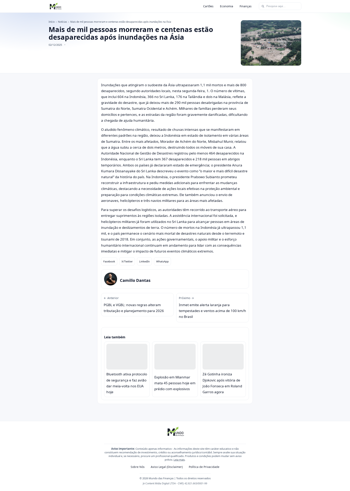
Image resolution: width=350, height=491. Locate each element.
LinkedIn (144, 261)
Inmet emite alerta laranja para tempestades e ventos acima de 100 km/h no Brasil (212, 307)
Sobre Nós (138, 467)
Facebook (109, 261)
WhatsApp (162, 261)
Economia (226, 6)
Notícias (62, 21)
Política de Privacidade (204, 467)
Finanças (246, 6)
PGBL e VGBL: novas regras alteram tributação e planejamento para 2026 (134, 304)
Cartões (208, 6)
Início (52, 21)
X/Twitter (127, 261)
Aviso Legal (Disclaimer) (167, 467)
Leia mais (179, 459)
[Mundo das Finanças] (55, 6)
